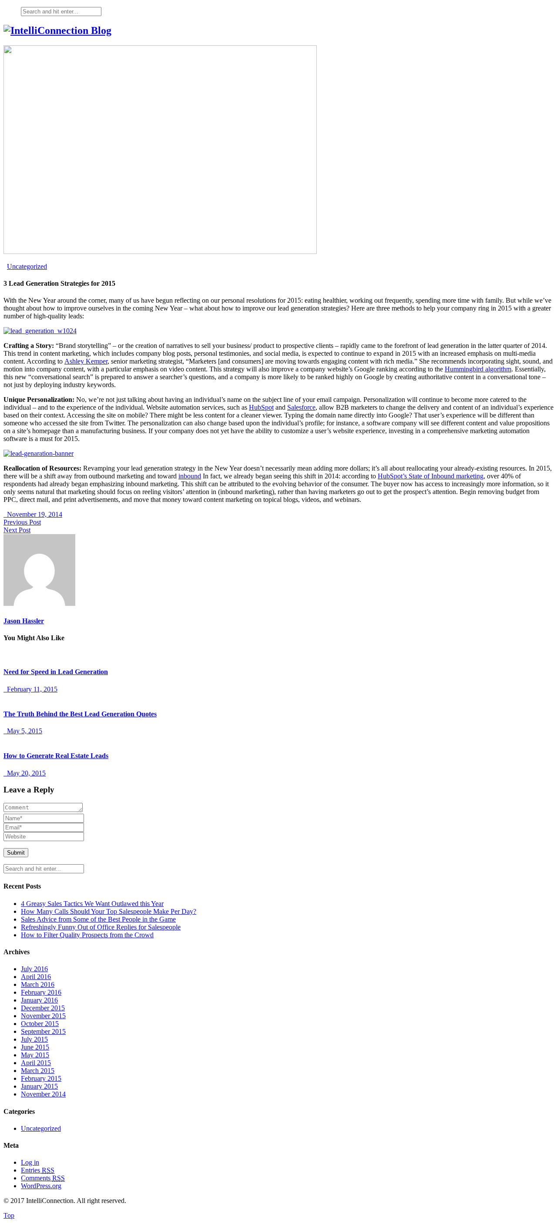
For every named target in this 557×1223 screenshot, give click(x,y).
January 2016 (39, 1000)
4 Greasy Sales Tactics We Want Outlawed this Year (92, 903)
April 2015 (36, 1062)
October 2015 (40, 1023)
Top (8, 1215)
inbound (189, 476)
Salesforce (301, 407)
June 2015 (35, 1047)
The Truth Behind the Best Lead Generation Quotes (80, 714)
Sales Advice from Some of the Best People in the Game (98, 919)
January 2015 (39, 1086)
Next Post (16, 530)
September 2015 (43, 1031)
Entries (37, 1170)
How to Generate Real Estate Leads (55, 755)
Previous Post (22, 522)
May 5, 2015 (22, 731)
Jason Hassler (23, 621)
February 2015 (41, 1078)
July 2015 (34, 1039)
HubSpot (261, 407)
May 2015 (35, 1055)
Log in (30, 1162)
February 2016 (41, 992)
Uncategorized (27, 266)
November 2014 (43, 1094)
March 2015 (37, 1070)
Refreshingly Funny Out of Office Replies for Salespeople (101, 927)
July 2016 (34, 968)
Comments (43, 1178)
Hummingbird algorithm (478, 369)
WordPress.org (41, 1186)
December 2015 (43, 1008)
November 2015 (43, 1015)
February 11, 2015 (30, 689)
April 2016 (36, 976)
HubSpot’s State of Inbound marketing (430, 476)
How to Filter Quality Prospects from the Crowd (87, 935)
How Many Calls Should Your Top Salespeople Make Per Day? (108, 911)
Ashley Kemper (85, 361)
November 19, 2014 (32, 514)
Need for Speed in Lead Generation (55, 671)
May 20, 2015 (24, 773)
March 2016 (37, 984)
